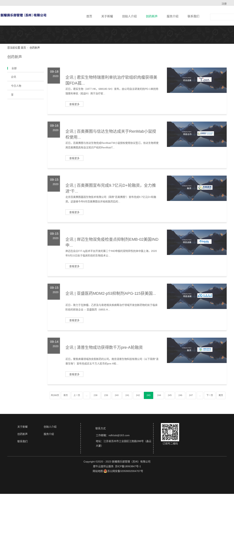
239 (106, 395)
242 (138, 395)
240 (117, 395)
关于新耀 (107, 16)
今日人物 (16, 86)
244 (159, 395)
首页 (89, 16)
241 (127, 395)
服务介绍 (172, 16)
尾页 (221, 395)
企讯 (13, 77)
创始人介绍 (129, 16)
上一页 (76, 395)
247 (191, 395)
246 (180, 395)
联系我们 (193, 16)
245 (170, 395)
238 (95, 395)
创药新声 (152, 16)
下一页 (209, 395)
